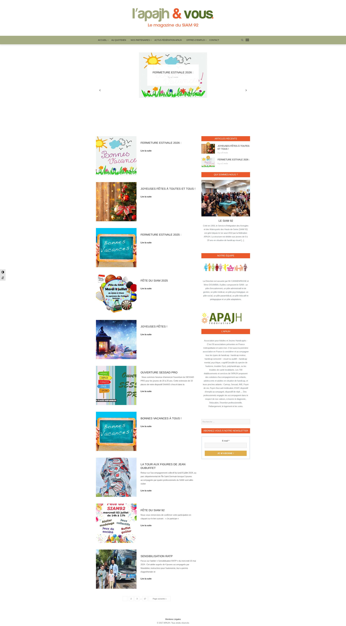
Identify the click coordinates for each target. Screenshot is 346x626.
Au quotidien (118, 40)
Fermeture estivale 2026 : (173, 72)
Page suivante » (160, 599)
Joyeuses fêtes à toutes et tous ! (168, 188)
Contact (214, 40)
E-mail (225, 441)
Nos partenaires (140, 40)
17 (145, 599)
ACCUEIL (102, 40)
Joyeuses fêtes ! (154, 326)
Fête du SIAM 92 (153, 510)
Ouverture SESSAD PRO (159, 372)
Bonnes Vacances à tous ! (161, 418)
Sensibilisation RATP (157, 556)
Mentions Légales (173, 619)
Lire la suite (146, 151)
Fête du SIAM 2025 (154, 280)
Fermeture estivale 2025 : (161, 234)
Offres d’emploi (195, 40)
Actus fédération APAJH (168, 40)
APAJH (167, 623)
